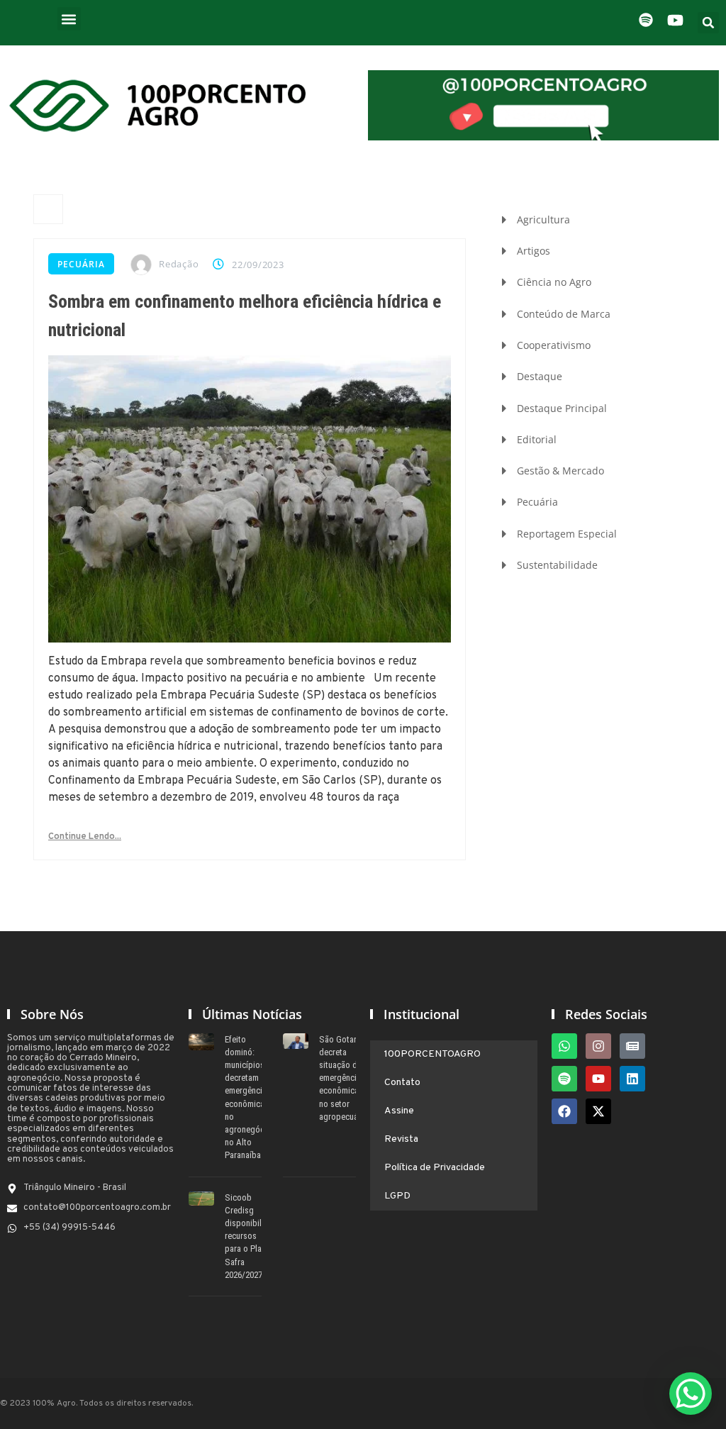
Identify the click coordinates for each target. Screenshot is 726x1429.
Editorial (537, 439)
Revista (401, 1139)
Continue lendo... (84, 837)
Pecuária (81, 264)
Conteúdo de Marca (563, 314)
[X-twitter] (598, 1111)
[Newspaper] (632, 1046)
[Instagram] (598, 1046)
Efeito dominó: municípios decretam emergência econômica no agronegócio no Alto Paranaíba (248, 1097)
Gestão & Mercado (560, 470)
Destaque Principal (562, 408)
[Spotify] (564, 1078)
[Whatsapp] (564, 1046)
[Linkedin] (632, 1078)
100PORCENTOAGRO (432, 1054)
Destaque (539, 376)
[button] (69, 18)
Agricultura (543, 219)
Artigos (533, 250)
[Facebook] (564, 1111)
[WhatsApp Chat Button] (690, 1393)
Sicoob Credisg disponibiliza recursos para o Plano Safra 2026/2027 (248, 1236)
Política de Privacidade (434, 1168)
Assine (399, 1111)
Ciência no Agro (554, 282)
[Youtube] (598, 1078)
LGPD (397, 1196)
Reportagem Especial (567, 533)
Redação (179, 263)
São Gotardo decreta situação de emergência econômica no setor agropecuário (343, 1078)
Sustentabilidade (557, 565)
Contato (402, 1083)
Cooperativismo (554, 345)
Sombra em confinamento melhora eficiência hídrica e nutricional (244, 315)
